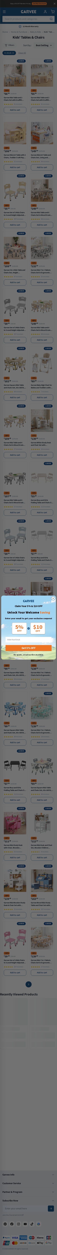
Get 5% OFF (28, 648)
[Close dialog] (53, 598)
